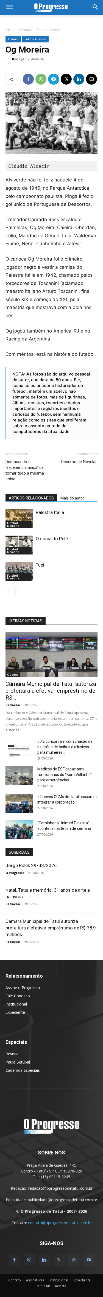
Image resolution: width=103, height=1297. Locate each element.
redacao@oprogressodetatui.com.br (60, 1188)
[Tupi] (19, 571)
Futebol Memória (50, 29)
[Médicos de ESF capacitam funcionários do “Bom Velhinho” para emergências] (19, 775)
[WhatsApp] (40, 79)
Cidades (12, 675)
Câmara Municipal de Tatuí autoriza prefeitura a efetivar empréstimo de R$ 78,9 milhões (50, 927)
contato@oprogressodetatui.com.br (60, 1222)
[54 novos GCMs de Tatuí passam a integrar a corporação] (19, 803)
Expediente (15, 1012)
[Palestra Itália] (19, 518)
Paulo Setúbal (17, 1062)
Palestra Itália (50, 512)
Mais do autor (72, 498)
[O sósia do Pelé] (19, 545)
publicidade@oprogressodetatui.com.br (62, 1199)
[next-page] (17, 591)
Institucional (16, 1004)
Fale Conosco (17, 995)
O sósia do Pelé (52, 538)
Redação (19, 59)
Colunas (25, 29)
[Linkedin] (78, 79)
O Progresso (14, 873)
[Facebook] (28, 79)
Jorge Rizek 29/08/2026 (31, 865)
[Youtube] (88, 1260)
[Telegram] (53, 79)
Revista (11, 1053)
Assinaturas (35, 1280)
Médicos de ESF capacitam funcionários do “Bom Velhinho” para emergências (64, 774)
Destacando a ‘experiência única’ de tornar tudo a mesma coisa (24, 470)
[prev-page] (8, 591)
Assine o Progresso (22, 987)
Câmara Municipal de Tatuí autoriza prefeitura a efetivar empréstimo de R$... (50, 691)
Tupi (40, 565)
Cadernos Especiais (22, 1070)
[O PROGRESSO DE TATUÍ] (51, 7)
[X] (66, 79)
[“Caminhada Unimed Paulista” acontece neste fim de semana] (19, 829)
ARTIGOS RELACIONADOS (31, 498)
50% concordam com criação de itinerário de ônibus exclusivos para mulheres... (65, 747)
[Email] (91, 79)
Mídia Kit (43, 1286)
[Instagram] (29, 1259)
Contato (14, 1280)
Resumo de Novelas (79, 461)
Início (9, 29)
